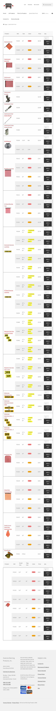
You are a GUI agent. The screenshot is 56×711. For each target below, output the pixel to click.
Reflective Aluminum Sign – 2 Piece (8, 429)
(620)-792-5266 (7, 684)
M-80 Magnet (7, 141)
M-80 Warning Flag (9, 168)
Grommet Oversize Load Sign (9, 246)
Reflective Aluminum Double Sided (8, 402)
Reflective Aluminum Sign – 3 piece (8, 416)
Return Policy (41, 684)
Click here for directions (9, 671)
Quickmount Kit (8, 42)
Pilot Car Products (22, 13)
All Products (12, 13)
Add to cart (48, 42)
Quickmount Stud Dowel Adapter (8, 114)
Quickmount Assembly (7, 60)
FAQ (39, 688)
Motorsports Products (43, 667)
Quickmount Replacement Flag (8, 78)
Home (4, 13)
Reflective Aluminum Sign (8, 394)
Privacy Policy (41, 674)
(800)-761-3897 (7, 682)
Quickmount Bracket (7, 93)
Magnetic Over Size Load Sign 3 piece (9, 332)
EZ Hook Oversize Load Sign (8, 291)
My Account (36, 4)
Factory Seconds (15, 19)
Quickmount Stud (8, 104)
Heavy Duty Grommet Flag (8, 491)
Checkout (30, 4)
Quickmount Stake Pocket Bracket (9, 126)
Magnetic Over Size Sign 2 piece (9, 368)
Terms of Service (42, 677)
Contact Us (6, 19)
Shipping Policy (42, 681)
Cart (25, 4)
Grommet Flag (8, 454)
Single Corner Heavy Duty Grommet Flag (8, 527)
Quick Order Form (33, 13)
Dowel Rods (7, 601)
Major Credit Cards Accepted (27, 685)
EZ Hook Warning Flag (8, 205)
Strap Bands (7, 550)
